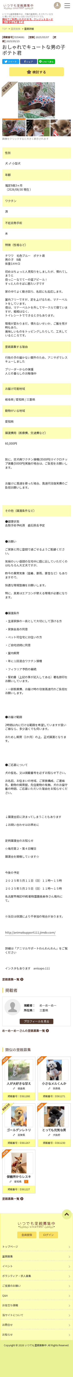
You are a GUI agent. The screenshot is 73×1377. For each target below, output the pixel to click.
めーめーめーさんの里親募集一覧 (23, 1031)
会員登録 (26, 1235)
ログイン (48, 1235)
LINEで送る (48, 61)
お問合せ (7, 1325)
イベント (7, 1266)
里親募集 (15, 28)
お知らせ (7, 1334)
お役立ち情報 (10, 1305)
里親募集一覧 (10, 979)
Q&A (5, 1295)
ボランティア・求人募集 (16, 1276)
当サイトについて (12, 1315)
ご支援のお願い (11, 1286)
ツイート (12, 61)
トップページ (10, 1246)
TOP (4, 28)
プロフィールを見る (36, 1021)
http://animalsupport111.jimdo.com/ (30, 932)
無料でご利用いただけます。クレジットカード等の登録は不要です (27, 20)
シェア (29, 61)
